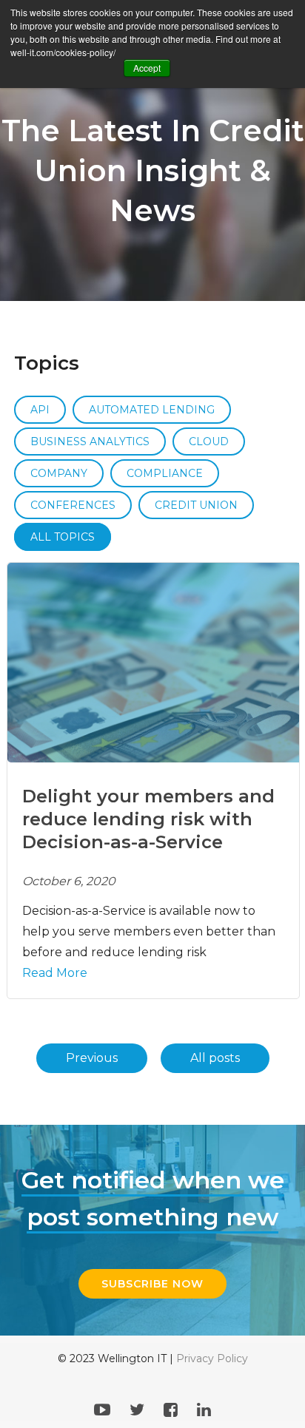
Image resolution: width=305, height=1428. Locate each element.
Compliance (165, 473)
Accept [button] (147, 67)
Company (58, 473)
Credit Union (196, 505)
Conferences (72, 505)
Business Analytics (90, 441)
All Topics (62, 537)
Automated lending (152, 409)
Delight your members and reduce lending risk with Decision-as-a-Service (148, 819)
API (40, 409)
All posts (215, 1058)
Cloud (209, 441)
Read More (54, 973)
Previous (92, 1058)
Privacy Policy (212, 1358)
